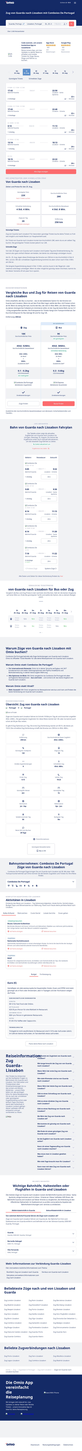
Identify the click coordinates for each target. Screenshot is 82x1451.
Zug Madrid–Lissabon (12, 1305)
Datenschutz (68, 1445)
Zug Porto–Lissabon (36, 1309)
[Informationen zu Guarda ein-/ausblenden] (73, 1234)
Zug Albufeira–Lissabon (62, 1356)
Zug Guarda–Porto (36, 1332)
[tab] (16, 78)
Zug (14, 1370)
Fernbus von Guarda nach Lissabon (55, 1272)
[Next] (73, 72)
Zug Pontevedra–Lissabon (38, 1327)
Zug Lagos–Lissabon (12, 1360)
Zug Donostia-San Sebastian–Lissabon (67, 1318)
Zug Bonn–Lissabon (11, 1318)
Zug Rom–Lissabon (36, 1300)
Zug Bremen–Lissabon (61, 1309)
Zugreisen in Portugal (26, 1370)
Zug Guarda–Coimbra (12, 1336)
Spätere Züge (50, 568)
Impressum (35, 1445)
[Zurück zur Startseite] (10, 3)
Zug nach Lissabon (45, 1370)
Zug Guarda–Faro (59, 1332)
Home (8, 1370)
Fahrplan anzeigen (23, 224)
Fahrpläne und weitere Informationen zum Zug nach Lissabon (23, 1276)
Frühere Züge (32, 568)
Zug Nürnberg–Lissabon (62, 1305)
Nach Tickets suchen (23, 198)
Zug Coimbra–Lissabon (13, 1323)
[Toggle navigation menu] (75, 3)
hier (61, 576)
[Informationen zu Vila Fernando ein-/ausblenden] (73, 1251)
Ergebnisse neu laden (39, 448)
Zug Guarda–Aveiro (36, 1336)
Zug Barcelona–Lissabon (62, 1300)
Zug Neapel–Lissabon (12, 1309)
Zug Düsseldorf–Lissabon (38, 1305)
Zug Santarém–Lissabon (38, 1323)
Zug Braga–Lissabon (12, 1327)
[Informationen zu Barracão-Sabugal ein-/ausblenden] (73, 1242)
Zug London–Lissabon (12, 1300)
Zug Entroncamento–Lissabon (64, 1327)
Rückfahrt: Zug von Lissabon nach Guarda (22, 1272)
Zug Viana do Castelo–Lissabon (16, 1332)
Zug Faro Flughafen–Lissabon (64, 1314)
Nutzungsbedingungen (51, 1445)
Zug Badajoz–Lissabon (61, 1323)
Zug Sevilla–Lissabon (36, 1314)
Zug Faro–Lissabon (11, 1314)
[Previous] (10, 611)
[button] (48, 24)
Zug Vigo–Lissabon (36, 1318)
